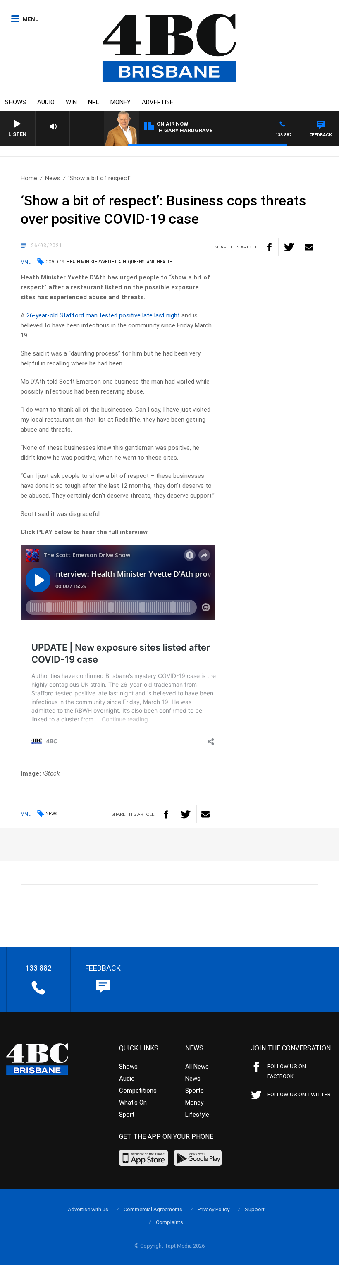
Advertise (157, 102)
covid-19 (54, 262)
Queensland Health (150, 262)
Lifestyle (197, 1114)
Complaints (169, 1222)
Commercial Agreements (153, 1209)
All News (197, 1066)
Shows (15, 102)
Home (29, 178)
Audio (46, 102)
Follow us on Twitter (299, 1094)
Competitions (138, 1090)
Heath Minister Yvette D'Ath (96, 262)
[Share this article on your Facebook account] (269, 247)
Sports (194, 1090)
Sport (126, 1114)
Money (120, 102)
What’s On (133, 1102)
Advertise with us (88, 1209)
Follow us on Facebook (286, 1071)
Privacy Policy (213, 1209)
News (52, 178)
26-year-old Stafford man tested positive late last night (103, 315)
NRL (93, 102)
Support (255, 1209)
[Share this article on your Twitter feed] (289, 247)
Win (71, 102)
